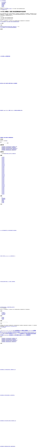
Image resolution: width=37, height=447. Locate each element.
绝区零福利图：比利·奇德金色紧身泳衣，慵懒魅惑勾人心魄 (9, 146)
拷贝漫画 (21, 332)
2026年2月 (3, 162)
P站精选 (26, 330)
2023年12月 (3, 184)
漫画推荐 (7, 333)
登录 (6, 140)
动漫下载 (31, 330)
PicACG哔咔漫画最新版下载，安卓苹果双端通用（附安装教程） (8, 230)
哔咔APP (11, 332)
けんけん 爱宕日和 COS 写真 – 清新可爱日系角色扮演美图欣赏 (8, 27)
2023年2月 (3, 193)
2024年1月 (3, 183)
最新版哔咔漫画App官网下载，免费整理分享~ (10, 153)
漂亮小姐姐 (1, 333)
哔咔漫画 (18, 332)
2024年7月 (3, 178)
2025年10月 (3, 165)
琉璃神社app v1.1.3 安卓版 (17, 333)
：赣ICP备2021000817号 (14, 326)
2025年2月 (3, 172)
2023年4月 (3, 191)
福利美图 (3, 4)
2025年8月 (3, 167)
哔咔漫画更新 (3, 198)
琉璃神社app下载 (23, 333)
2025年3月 (3, 171)
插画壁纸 (22, 332)
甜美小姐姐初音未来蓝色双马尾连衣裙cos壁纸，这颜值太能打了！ (8, 26)
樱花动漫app (32, 332)
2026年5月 (3, 159)
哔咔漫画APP (3, 312)
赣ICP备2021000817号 (8, 326)
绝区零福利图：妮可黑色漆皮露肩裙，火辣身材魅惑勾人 (9, 147)
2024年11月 (3, 175)
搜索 (0, 142)
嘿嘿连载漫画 (3, 314)
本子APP (25, 332)
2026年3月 (3, 161)
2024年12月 (3, 174)
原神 (4, 332)
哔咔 (8, 332)
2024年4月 (3, 181)
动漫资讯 (2, 332)
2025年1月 (3, 173)
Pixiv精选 (22, 330)
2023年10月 (3, 186)
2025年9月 (3, 166)
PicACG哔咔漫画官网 (3, 0)
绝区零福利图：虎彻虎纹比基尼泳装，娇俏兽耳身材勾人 (9, 341)
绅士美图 (10, 8)
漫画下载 (4, 333)
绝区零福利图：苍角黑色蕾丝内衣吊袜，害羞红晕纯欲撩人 (9, 149)
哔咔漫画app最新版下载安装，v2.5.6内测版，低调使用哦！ (7, 281)
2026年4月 (3, 160)
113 (2, 197)
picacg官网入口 (4, 313)
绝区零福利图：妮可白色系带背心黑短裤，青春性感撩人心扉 (9, 148)
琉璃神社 (3, 6)
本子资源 (28, 332)
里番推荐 (28, 335)
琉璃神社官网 (30, 333)
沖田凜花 (35, 332)
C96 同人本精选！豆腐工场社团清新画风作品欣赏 (12, 21)
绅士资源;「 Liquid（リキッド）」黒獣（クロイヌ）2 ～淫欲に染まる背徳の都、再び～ (11, 110)
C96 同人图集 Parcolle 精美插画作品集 (5, 56)
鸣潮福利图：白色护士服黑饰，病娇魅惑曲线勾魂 (6, 137)
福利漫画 (11, 335)
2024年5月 (3, 180)
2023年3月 (3, 192)
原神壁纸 (6, 332)
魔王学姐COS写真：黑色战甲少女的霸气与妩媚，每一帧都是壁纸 (8, 83)
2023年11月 (3, 185)
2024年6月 (3, 179)
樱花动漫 (30, 332)
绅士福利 (20, 335)
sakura (1, 23)
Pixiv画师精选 (16, 330)
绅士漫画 (3, 5)
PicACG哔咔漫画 (4, 2)
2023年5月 (3, 190)
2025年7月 (3, 168)
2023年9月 (3, 187)
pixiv (7, 330)
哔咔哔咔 (14, 332)
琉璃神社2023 (11, 333)
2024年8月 (3, 177)
